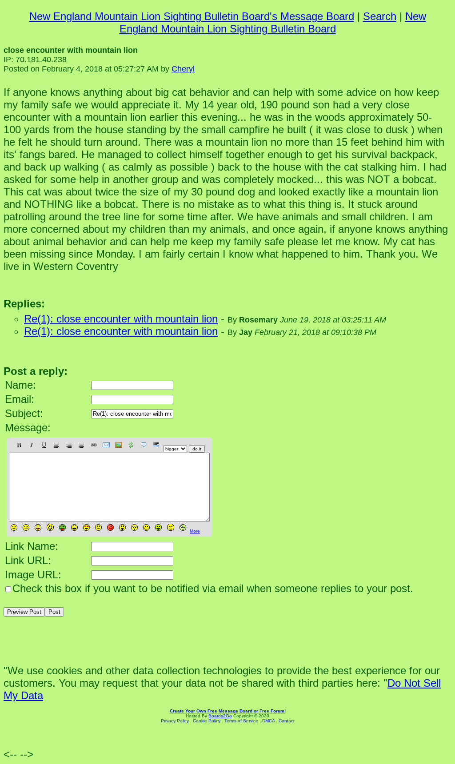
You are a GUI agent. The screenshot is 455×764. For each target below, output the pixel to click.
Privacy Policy (175, 720)
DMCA (268, 720)
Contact (287, 720)
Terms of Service (241, 720)
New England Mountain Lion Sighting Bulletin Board (273, 22)
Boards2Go (220, 715)
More (195, 531)
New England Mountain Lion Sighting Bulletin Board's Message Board (191, 16)
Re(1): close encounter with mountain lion (121, 319)
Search (379, 16)
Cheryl (183, 68)
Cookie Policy (206, 720)
